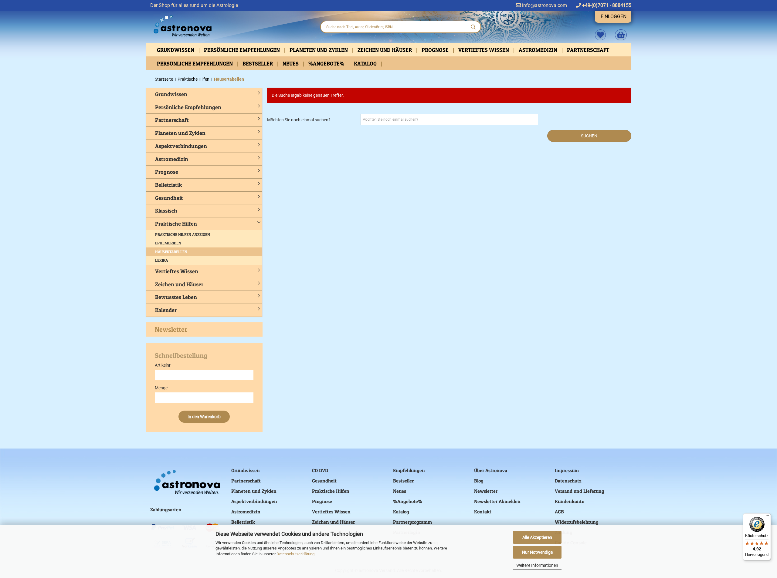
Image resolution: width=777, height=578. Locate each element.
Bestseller (258, 63)
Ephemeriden (168, 242)
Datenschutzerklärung (295, 554)
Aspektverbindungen (181, 146)
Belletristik (168, 185)
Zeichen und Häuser (385, 50)
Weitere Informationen (537, 565)
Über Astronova (490, 470)
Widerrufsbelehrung (577, 522)
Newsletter (171, 329)
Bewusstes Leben (176, 297)
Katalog (366, 63)
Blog (479, 481)
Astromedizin (538, 50)
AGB (559, 512)
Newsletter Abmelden (497, 501)
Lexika (161, 260)
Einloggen (613, 16)
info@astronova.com (544, 5)
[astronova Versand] (230, 26)
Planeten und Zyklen (319, 50)
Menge (161, 387)
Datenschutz (568, 481)
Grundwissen (176, 50)
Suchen (589, 135)
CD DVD (320, 470)
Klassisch (166, 210)
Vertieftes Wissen (484, 50)
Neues (291, 63)
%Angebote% (326, 63)
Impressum (567, 470)
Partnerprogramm (412, 522)
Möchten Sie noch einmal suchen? (299, 119)
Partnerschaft (588, 50)
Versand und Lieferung (579, 491)
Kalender (166, 310)
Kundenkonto (569, 501)
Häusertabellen (171, 251)
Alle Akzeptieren (537, 537)
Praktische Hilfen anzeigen (182, 234)
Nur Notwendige (537, 552)
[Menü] (767, 517)
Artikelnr (163, 365)
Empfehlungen (409, 470)
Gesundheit (169, 198)
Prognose (436, 50)
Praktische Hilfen (176, 223)
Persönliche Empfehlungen (242, 50)
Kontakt (482, 512)
